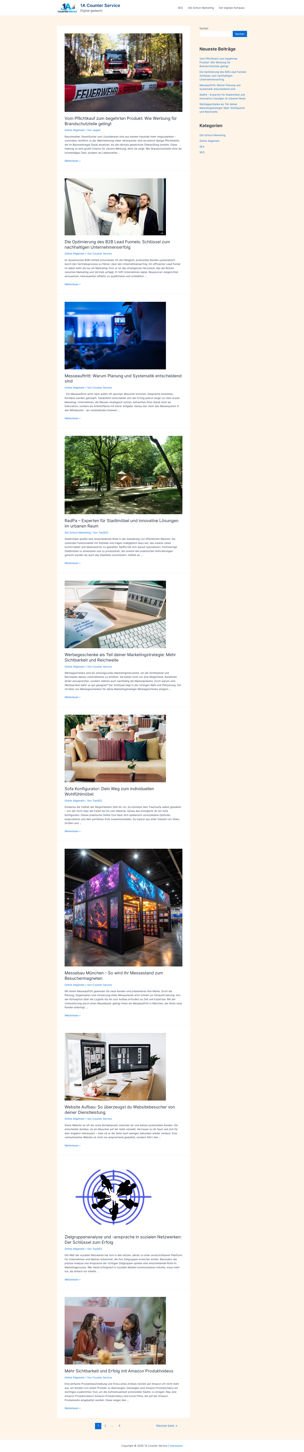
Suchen (204, 28)
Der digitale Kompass (231, 7)
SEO (180, 7)
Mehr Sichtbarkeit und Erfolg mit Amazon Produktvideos (119, 1370)
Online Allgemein (75, 130)
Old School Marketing (201, 7)
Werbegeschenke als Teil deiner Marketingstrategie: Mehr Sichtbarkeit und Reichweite (222, 108)
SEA (202, 146)
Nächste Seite (166, 1425)
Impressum (176, 1445)
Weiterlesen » (73, 160)
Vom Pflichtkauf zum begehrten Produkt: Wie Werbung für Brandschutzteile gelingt (219, 62)
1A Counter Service (100, 5)
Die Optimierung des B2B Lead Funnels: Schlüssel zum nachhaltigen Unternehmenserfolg (223, 75)
